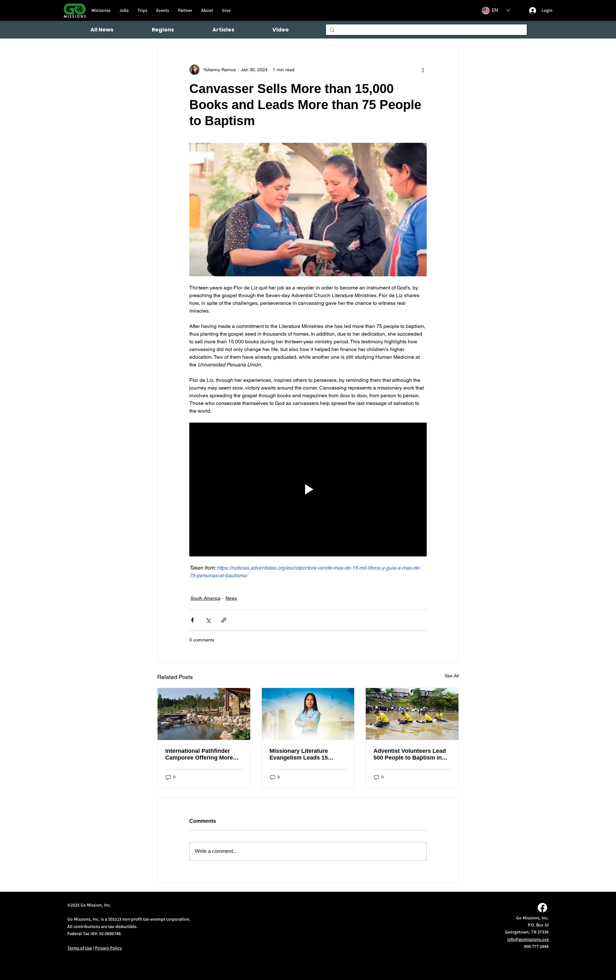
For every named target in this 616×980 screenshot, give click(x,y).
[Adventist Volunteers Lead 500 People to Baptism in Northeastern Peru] (412, 714)
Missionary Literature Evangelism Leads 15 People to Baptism (299, 754)
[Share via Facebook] (192, 620)
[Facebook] (542, 907)
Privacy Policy (108, 948)
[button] (163, 29)
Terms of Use (79, 948)
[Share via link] (224, 620)
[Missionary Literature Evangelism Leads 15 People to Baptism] (308, 714)
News (231, 598)
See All (452, 675)
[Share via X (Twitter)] (208, 620)
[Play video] (308, 489)
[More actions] (423, 69)
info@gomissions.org (528, 939)
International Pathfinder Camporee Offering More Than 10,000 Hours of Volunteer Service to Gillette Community (203, 754)
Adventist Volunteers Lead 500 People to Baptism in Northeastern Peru (409, 754)
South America (205, 598)
